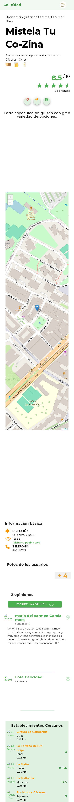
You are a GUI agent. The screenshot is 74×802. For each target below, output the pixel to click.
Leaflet (65, 429)
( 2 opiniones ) (61, 90)
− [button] (10, 202)
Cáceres (56, 17)
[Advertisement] (37, 481)
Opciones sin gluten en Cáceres (28, 17)
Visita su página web (26, 542)
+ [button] (10, 197)
